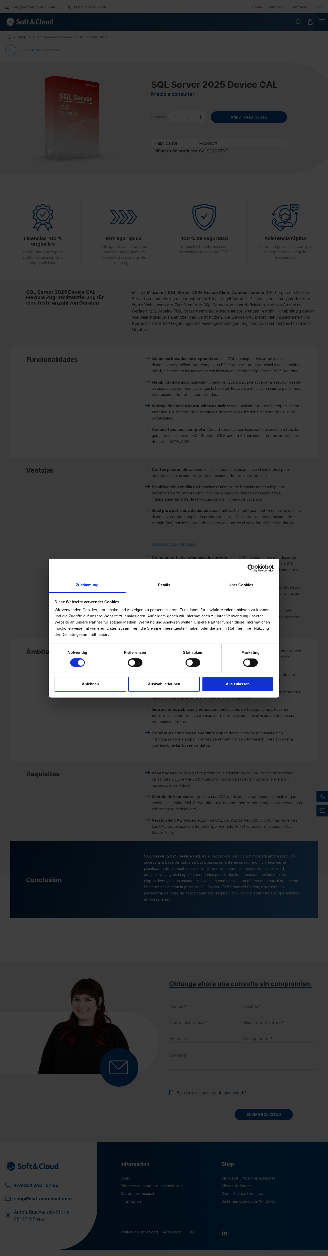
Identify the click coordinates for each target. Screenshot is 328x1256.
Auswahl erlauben (164, 684)
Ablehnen (90, 684)
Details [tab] (164, 585)
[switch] (135, 662)
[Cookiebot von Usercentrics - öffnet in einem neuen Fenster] (251, 568)
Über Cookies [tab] (241, 585)
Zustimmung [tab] (87, 585)
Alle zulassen (238, 684)
